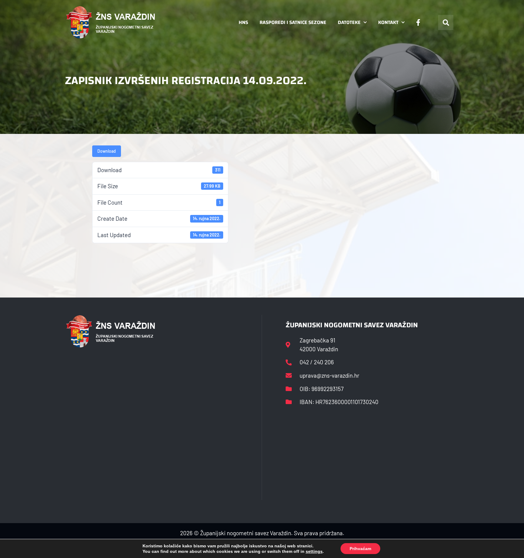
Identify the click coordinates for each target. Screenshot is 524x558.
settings (314, 551)
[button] (445, 22)
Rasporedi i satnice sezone (293, 22)
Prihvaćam (360, 548)
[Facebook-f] (418, 22)
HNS (243, 22)
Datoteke (349, 22)
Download (106, 151)
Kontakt (388, 22)
